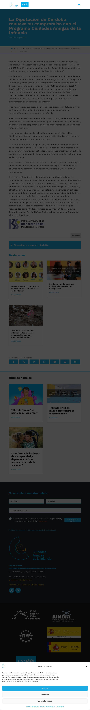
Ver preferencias (45, 701)
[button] (86, 666)
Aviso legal (60, 706)
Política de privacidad (47, 706)
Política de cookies (32, 706)
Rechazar (45, 695)
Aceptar (45, 688)
